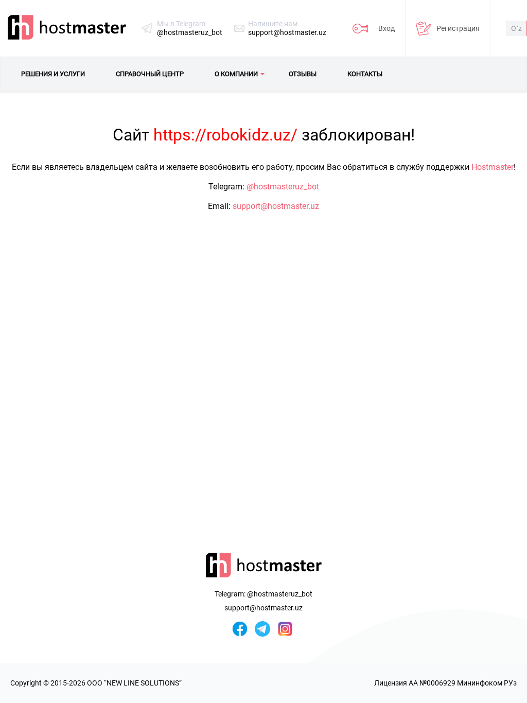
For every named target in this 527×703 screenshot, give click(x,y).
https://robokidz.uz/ (225, 135)
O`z (516, 28)
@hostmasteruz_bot (189, 32)
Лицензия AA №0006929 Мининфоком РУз (445, 683)
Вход (386, 28)
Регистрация (458, 28)
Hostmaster (492, 167)
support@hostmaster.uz (287, 32)
